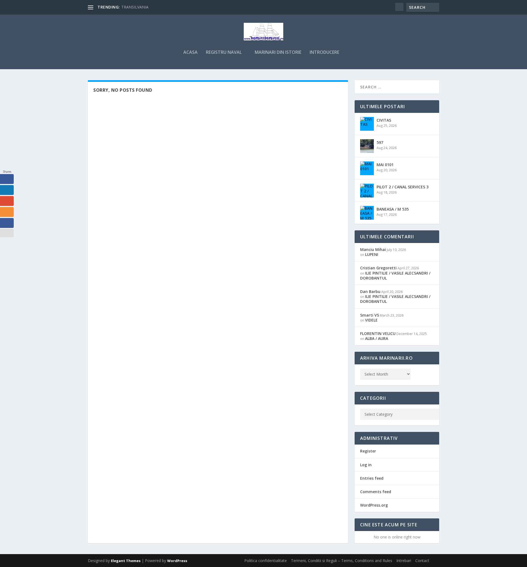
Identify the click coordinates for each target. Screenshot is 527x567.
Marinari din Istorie (278, 52)
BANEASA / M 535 (393, 209)
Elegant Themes (126, 560)
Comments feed (375, 491)
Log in (366, 464)
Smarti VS (369, 315)
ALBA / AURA (376, 338)
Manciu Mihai (373, 249)
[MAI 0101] (367, 168)
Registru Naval (224, 52)
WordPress (177, 560)
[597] (367, 146)
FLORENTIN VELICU (378, 333)
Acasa (190, 52)
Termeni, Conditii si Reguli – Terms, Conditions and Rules (341, 560)
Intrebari (403, 560)
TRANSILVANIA (134, 7)
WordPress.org (374, 505)
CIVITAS (384, 120)
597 (380, 142)
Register (368, 451)
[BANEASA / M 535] (367, 213)
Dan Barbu (370, 291)
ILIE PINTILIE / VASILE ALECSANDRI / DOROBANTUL (395, 275)
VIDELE (371, 320)
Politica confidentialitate (265, 560)
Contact (422, 560)
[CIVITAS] (367, 124)
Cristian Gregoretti (378, 267)
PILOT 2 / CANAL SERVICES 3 (402, 186)
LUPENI (371, 254)
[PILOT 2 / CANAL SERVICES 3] (367, 190)
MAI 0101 (385, 164)
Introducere (324, 52)
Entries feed (371, 478)
